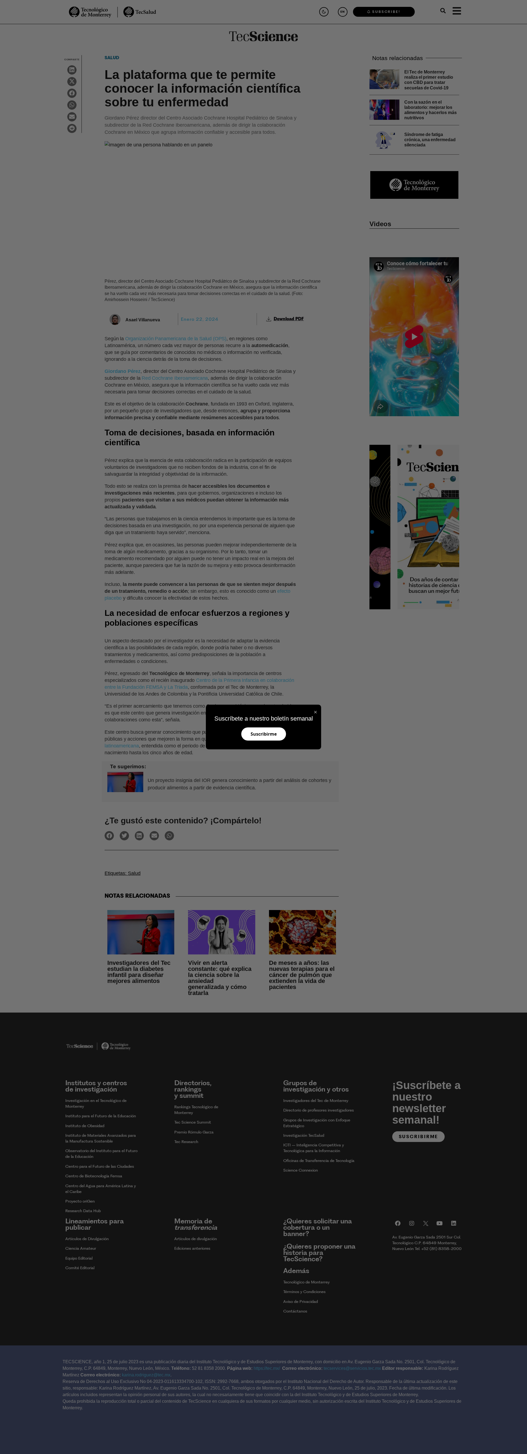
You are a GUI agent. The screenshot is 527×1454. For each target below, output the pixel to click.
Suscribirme (264, 734)
